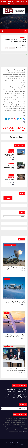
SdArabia (22, 15)
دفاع (7, 442)
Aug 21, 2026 (9, 157)
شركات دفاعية (11, 152)
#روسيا (6, 47)
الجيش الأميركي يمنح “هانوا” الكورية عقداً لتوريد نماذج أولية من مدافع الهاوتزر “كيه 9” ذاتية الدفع (15, 268)
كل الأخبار (12, 442)
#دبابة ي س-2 (12, 47)
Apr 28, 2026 (9, 182)
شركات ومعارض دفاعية (8, 346)
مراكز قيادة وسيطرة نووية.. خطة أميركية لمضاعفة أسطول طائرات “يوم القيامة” (14, 336)
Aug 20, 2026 (20, 372)
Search (22, 193)
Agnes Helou (22, 45)
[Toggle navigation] (2, 31)
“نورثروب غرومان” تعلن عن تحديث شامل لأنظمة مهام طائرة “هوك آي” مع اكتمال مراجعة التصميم (14, 302)
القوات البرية (23, 37)
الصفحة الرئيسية (18, 442)
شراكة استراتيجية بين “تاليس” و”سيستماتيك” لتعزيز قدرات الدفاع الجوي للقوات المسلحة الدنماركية (15, 370)
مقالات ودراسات (8, 444)
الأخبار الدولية (7, 312)
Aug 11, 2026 (9, 168)
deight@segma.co (22, 431)
